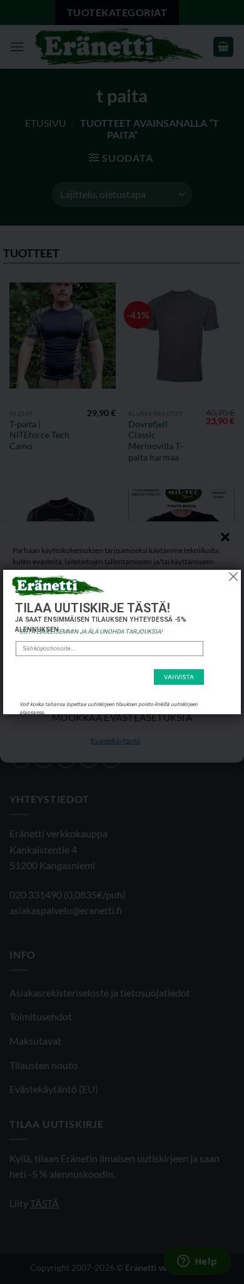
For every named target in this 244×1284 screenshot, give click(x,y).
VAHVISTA (179, 677)
